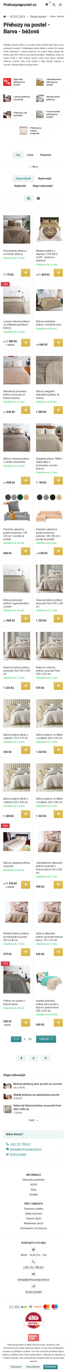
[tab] (29, 198)
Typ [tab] (18, 155)
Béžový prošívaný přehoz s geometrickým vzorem (16, 603)
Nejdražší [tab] (20, 185)
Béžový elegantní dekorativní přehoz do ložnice (47, 394)
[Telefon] (33, 1261)
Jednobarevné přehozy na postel (53, 82)
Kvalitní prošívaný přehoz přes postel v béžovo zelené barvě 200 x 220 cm (47, 1005)
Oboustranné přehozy (53, 98)
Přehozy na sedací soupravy (35, 131)
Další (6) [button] (44, 1039)
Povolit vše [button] (50, 1366)
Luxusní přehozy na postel (21, 98)
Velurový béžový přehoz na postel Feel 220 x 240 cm (49, 603)
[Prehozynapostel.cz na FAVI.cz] (33, 1320)
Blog (33, 1189)
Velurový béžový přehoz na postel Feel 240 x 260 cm (16, 670)
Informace (33, 1174)
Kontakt (33, 1194)
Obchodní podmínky (33, 1179)
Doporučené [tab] (23, 178)
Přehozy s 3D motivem (20, 114)
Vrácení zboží (33, 1218)
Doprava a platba (33, 1208)
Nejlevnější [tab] (44, 178)
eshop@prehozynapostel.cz (26, 1149)
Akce (35, 166)
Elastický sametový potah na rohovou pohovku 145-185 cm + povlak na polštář (48, 534)
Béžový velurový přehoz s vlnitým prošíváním (16, 460)
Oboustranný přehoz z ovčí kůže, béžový (15, 252)
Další (31, 1120)
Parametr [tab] (45, 155)
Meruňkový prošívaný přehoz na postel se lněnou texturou (14, 394)
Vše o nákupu (33, 1203)
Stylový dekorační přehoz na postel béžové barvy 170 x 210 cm (49, 936)
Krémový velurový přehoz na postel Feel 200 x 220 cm (48, 670)
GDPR (33, 1184)
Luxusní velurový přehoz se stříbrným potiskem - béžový (16, 324)
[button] (25, 273)
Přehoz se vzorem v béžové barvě (14, 1002)
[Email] (33, 1274)
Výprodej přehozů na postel (19, 82)
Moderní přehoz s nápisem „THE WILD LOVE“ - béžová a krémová (47, 255)
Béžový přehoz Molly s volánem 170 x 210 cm (15, 736)
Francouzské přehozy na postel (53, 114)
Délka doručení (33, 1213)
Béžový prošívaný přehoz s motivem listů (48, 323)
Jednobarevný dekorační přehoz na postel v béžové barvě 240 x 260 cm (49, 867)
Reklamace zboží (33, 1223)
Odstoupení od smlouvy (33, 1228)
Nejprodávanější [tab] (43, 185)
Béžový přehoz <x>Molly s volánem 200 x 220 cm (49, 736)
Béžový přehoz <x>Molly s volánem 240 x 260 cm (49, 800)
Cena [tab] (30, 155)
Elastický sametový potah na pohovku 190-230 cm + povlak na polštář (15, 534)
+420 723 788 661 (20, 1144)
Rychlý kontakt (18, 1154)
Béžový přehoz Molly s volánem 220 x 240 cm (15, 800)
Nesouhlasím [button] (33, 1366)
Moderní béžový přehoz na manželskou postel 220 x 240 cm (16, 936)
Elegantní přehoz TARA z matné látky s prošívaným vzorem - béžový (49, 463)
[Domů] (4, 16)
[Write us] (33, 1286)
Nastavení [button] (16, 1366)
